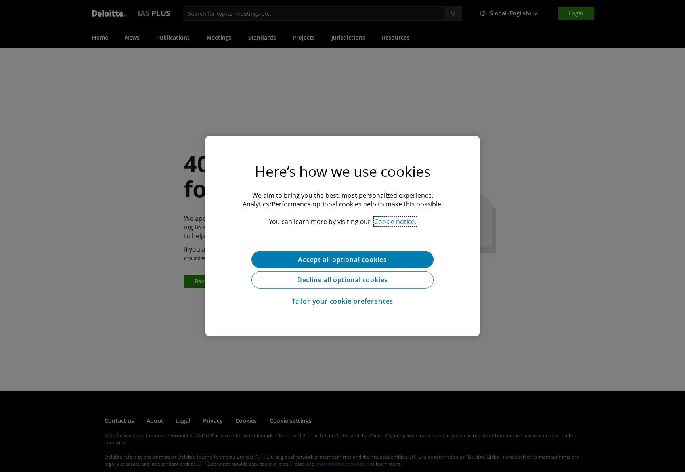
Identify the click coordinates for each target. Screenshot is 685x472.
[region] (342, 236)
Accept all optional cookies (342, 259)
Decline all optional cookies (342, 279)
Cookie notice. (395, 221)
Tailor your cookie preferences (342, 301)
